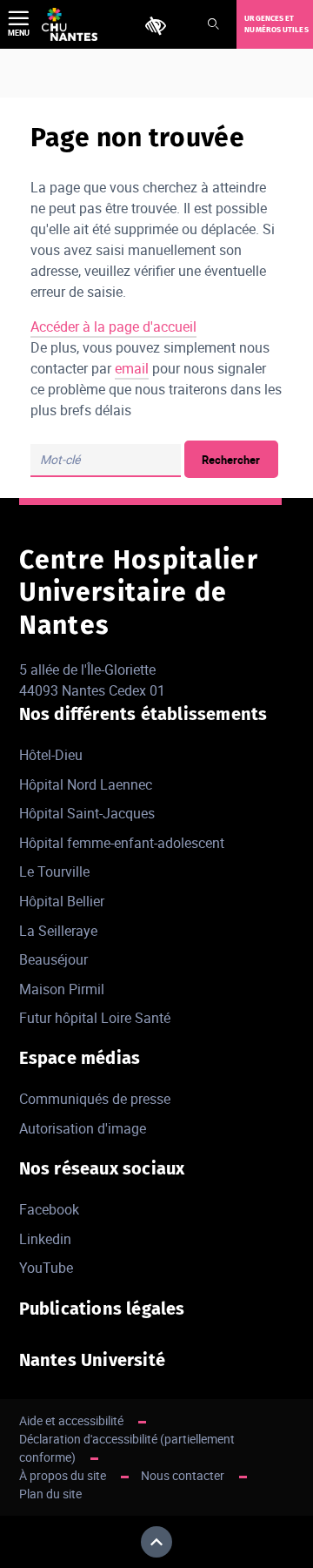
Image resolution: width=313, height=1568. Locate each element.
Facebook (49, 1209)
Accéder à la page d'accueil (113, 326)
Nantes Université (92, 1359)
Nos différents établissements (143, 713)
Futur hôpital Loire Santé (94, 1017)
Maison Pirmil (61, 989)
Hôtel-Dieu (51, 754)
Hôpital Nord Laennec (85, 784)
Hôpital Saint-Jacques (87, 813)
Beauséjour (53, 959)
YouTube (46, 1267)
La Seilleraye (58, 930)
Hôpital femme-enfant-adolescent (121, 842)
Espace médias (80, 1057)
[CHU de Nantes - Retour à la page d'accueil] (69, 24)
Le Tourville (54, 871)
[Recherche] (213, 25)
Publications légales (102, 1308)
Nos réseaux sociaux (102, 1168)
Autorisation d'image (82, 1128)
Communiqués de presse (94, 1098)
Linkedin (45, 1238)
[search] (105, 460)
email (132, 368)
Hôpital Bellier (61, 901)
